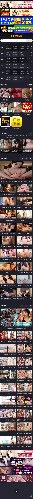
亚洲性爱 (8, 58)
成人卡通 (22, 58)
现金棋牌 (22, 48)
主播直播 (22, 55)
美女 (22, 158)
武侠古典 (29, 71)
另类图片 (29, 67)
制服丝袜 (8, 61)
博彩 (2, 47)
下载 (31, 133)
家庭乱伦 (15, 71)
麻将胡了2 (8, 48)
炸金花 (15, 48)
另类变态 (29, 61)
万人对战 (22, 46)
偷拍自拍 (15, 58)
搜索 (29, 40)
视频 (2, 53)
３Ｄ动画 (29, 52)
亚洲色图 (15, 64)
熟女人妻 (8, 55)
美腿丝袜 (8, 67)
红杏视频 (8, 80)
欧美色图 (22, 64)
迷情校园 (8, 73)
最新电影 (3, 306)
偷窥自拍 (8, 64)
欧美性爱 (29, 58)
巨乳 (26, 158)
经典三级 (15, 61)
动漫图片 (29, 64)
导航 (2, 78)
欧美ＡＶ (22, 52)
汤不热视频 (29, 77)
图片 (2, 66)
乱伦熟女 (22, 61)
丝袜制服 (15, 55)
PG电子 (8, 46)
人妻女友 (22, 71)
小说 (2, 72)
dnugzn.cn (16, 36)
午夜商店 (15, 77)
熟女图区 (22, 67)
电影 (2, 59)
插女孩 (8, 77)
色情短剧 (15, 80)
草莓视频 (22, 77)
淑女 (26, 305)
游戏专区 (29, 46)
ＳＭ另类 (29, 55)
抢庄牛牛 (29, 48)
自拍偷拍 (15, 52)
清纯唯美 (15, 67)
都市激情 (8, 71)
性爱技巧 (29, 73)
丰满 (22, 305)
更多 (31, 158)
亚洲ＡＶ (8, 52)
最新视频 (3, 158)
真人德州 (15, 46)
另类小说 (15, 73)
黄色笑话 (22, 73)
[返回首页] (31, 495)
